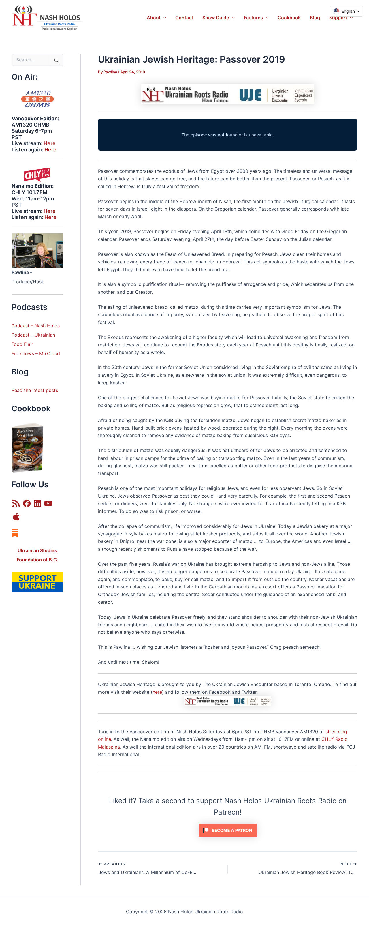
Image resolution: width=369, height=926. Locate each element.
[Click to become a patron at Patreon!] (228, 830)
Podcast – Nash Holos (36, 326)
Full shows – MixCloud (36, 353)
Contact (184, 17)
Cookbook (289, 17)
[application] (163, 17)
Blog (315, 17)
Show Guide (215, 17)
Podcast (20, 335)
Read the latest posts (35, 390)
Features (253, 17)
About (154, 17)
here (157, 692)
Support (338, 17)
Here (50, 143)
